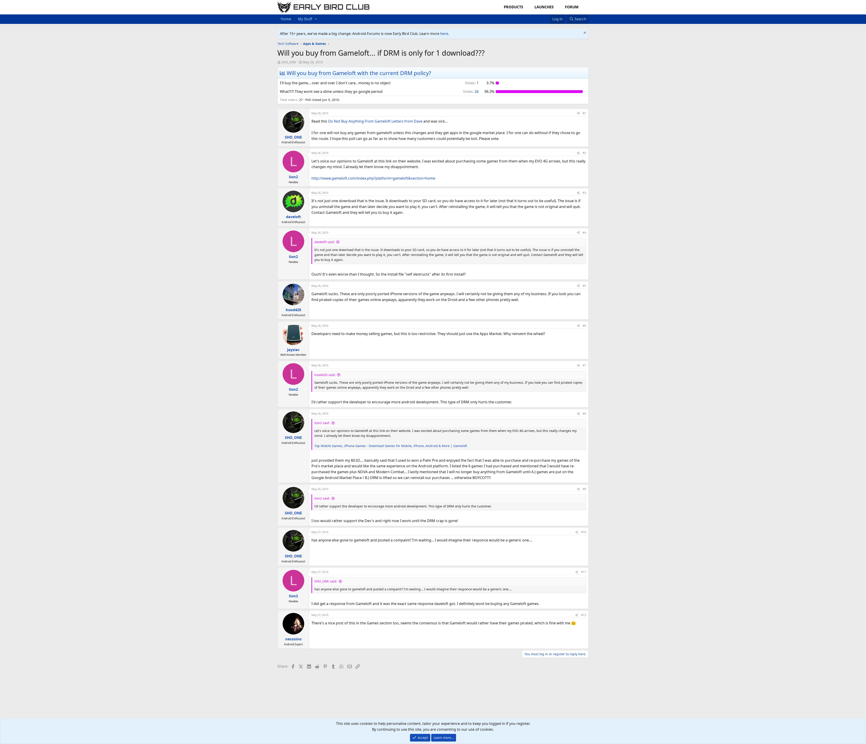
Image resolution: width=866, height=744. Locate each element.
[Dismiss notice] (584, 33)
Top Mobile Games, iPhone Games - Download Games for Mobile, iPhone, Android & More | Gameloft (390, 446)
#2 (584, 153)
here (444, 33)
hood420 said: (325, 375)
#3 (584, 193)
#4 (584, 233)
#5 (584, 286)
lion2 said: (322, 423)
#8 (584, 413)
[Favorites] (547, 16)
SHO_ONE (288, 62)
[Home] (543, 16)
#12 (583, 615)
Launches (544, 7)
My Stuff (305, 18)
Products (513, 7)
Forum (571, 7)
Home (286, 18)
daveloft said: (324, 242)
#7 (584, 365)
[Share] (578, 113)
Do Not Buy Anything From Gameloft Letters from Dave (375, 121)
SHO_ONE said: (325, 581)
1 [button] (472, 82)
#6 (584, 326)
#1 (584, 113)
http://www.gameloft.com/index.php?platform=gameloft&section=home (373, 178)
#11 (583, 572)
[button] (316, 19)
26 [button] (471, 91)
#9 (584, 489)
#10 (583, 532)
